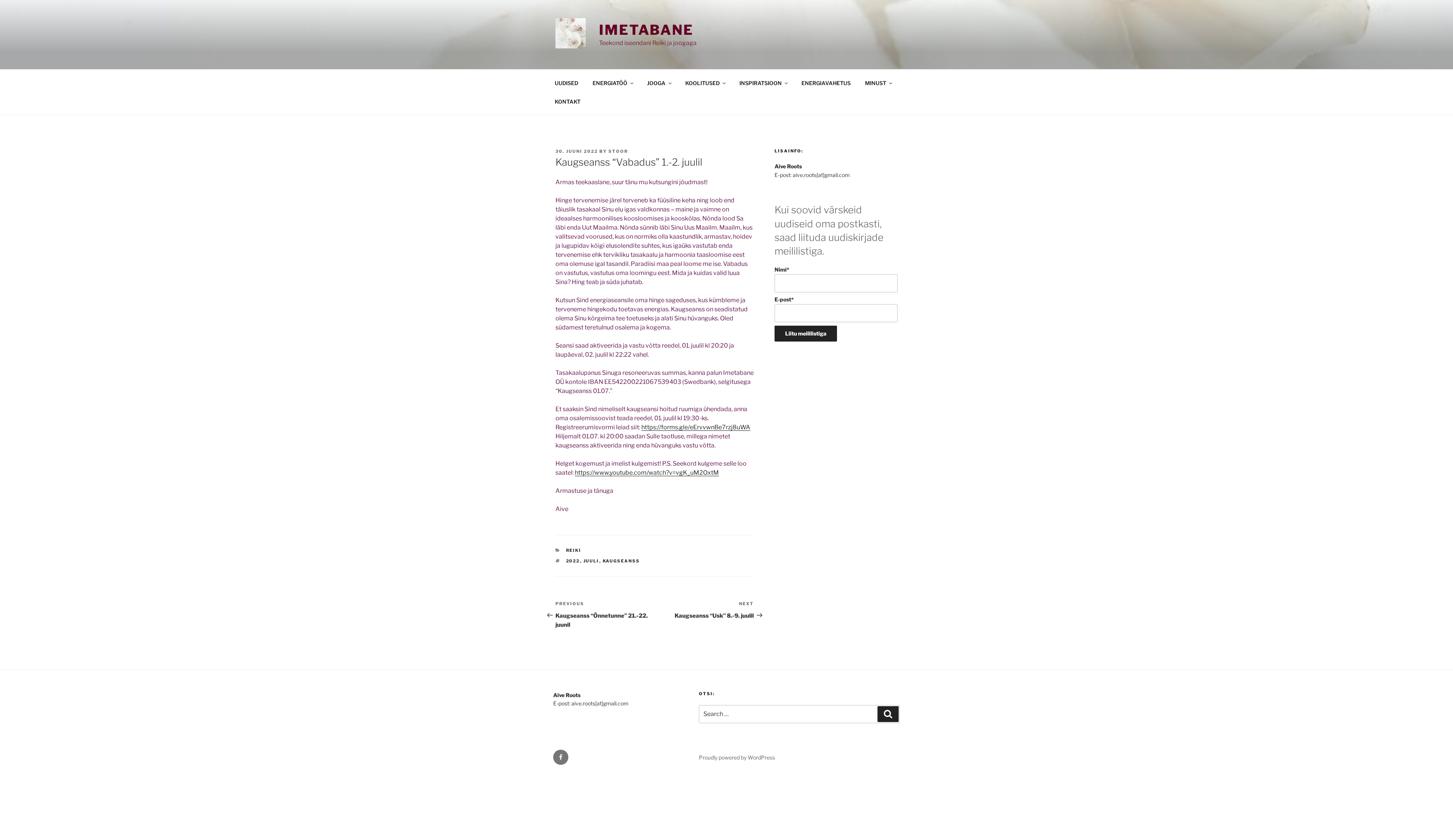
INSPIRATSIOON (760, 83)
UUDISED (566, 83)
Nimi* (782, 269)
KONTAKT (567, 101)
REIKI (574, 550)
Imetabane (646, 30)
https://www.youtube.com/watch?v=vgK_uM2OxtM (647, 472)
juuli (591, 561)
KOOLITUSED (702, 83)
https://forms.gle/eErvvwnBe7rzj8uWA (695, 427)
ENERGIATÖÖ (610, 83)
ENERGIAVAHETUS (826, 83)
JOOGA (656, 83)
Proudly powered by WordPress (737, 757)
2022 (573, 561)
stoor (618, 151)
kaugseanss (621, 561)
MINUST (875, 83)
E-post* (784, 299)
